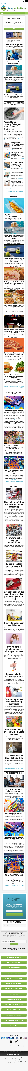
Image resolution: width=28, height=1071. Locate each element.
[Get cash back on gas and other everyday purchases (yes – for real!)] (14, 584)
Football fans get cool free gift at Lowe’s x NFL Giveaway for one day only (14, 46)
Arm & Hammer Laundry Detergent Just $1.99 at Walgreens (12, 125)
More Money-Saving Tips (15, 191)
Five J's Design (19, 1060)
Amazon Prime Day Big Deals (17, 173)
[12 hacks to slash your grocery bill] (14, 556)
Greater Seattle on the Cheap (13, 989)
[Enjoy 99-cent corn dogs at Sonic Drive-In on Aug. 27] (14, 206)
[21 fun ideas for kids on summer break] (14, 805)
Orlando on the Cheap (13, 999)
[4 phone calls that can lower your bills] (14, 666)
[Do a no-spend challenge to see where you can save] (14, 638)
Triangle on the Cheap (13, 1010)
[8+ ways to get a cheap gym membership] (14, 530)
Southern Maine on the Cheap (13, 1020)
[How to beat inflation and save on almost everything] (14, 494)
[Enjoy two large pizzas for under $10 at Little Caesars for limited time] (14, 345)
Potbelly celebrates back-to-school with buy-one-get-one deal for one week (14, 283)
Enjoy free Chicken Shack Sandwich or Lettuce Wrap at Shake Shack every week (14, 376)
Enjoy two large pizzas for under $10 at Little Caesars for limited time (14, 353)
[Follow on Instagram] (1, 3)
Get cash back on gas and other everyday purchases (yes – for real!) (14, 595)
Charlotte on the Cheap (13, 962)
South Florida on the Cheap (13, 1015)
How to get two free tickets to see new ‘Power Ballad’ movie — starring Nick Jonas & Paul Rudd (14, 422)
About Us (6, 1052)
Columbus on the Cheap (13, 973)
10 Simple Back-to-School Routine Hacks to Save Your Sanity (17, 144)
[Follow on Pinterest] (3, 3)
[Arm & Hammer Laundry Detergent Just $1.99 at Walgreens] (14, 113)
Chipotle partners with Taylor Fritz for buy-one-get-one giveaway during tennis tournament (14, 96)
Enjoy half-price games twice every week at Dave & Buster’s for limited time (14, 472)
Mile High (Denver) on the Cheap (13, 978)
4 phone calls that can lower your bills (14, 675)
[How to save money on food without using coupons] (14, 721)
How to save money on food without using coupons (14, 731)
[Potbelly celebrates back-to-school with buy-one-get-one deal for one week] (14, 273)
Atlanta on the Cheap (13, 957)
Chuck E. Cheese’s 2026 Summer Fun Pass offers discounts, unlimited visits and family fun (14, 447)
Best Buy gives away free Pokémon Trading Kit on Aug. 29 (14, 62)
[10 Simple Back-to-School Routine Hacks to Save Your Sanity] (14, 781)
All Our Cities (13, 1025)
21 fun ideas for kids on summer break (17, 153)
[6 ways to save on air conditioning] (14, 615)
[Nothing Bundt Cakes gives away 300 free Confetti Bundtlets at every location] (14, 70)
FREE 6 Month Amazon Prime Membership (17, 163)
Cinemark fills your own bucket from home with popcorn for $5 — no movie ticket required (14, 331)
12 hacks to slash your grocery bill (14, 565)
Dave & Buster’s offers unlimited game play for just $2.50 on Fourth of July (14, 412)
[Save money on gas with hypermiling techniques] (14, 691)
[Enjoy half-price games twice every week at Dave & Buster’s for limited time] (14, 462)
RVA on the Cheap (13, 994)
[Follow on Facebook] (1, 1)
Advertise (12, 1052)
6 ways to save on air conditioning (14, 624)
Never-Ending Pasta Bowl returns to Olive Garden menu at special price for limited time (14, 306)
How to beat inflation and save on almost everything (14, 504)
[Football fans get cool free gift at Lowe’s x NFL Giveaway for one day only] (14, 37)
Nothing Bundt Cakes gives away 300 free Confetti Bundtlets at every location (14, 79)
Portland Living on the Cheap (13, 1004)
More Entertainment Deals (14, 481)
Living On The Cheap (14, 8)
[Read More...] (12, 149)
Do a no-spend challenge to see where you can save (14, 649)
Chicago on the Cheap (13, 968)
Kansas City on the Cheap (13, 983)
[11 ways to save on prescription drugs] (14, 747)
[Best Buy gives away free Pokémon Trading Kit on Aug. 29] (14, 54)
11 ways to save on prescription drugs (14, 756)
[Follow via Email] (5, 3)
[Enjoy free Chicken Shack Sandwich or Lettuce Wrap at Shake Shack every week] (14, 366)
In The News (10, 1054)
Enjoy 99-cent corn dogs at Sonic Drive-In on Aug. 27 (14, 215)
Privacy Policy (20, 1052)
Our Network (17, 1054)
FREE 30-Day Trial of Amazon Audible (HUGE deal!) (17, 182)
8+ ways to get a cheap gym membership (14, 540)
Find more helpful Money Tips (14, 768)
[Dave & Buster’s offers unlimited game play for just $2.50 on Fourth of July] (14, 402)
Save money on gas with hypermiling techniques (14, 701)
